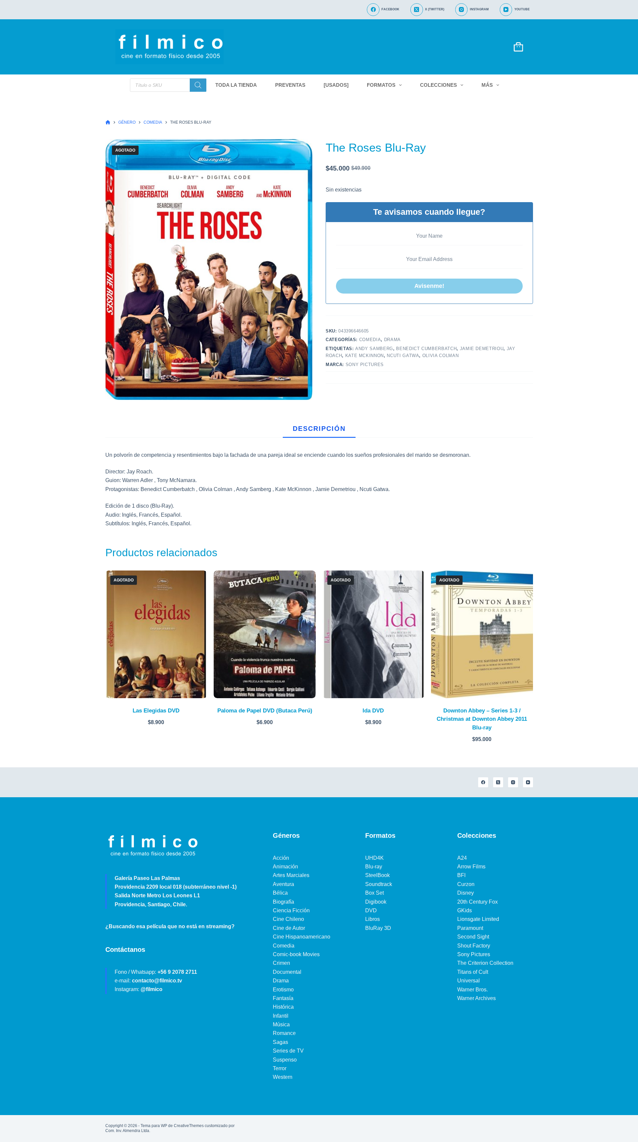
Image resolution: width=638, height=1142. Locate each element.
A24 (462, 858)
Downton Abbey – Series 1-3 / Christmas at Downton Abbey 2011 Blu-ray (482, 719)
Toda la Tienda (236, 85)
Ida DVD (373, 710)
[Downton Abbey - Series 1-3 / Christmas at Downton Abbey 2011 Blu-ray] (482, 634)
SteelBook (377, 875)
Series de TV (288, 1051)
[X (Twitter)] (498, 782)
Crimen (281, 963)
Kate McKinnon (364, 355)
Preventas (290, 85)
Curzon (466, 884)
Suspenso (285, 1060)
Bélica (280, 893)
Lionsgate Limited (478, 919)
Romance (284, 1033)
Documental (287, 972)
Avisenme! (429, 286)
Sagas (280, 1042)
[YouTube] (528, 782)
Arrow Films (471, 866)
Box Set (374, 893)
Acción (281, 858)
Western (282, 1077)
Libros (372, 919)
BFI (461, 875)
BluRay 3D (378, 928)
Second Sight (473, 937)
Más (487, 85)
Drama (392, 339)
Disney (465, 893)
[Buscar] (198, 85)
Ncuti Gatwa (403, 355)
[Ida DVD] (373, 634)
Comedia (370, 339)
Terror (279, 1068)
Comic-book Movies (296, 954)
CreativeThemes (189, 1125)
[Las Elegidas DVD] (156, 634)
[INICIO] (107, 122)
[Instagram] (513, 782)
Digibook (375, 902)
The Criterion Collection (485, 963)
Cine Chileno (288, 919)
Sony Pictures (365, 364)
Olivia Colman (440, 355)
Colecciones (438, 85)
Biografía (283, 902)
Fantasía (283, 998)
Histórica (283, 1007)
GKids (464, 910)
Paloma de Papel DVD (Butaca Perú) (264, 710)
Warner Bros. (472, 989)
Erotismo (283, 989)
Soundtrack (378, 884)
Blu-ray (373, 866)
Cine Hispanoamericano (301, 937)
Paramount (470, 928)
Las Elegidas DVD (156, 710)
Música (281, 1024)
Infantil (280, 1016)
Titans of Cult (472, 972)
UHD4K (374, 858)
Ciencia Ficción (291, 910)
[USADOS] (336, 85)
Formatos (381, 85)
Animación (285, 866)
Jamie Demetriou (482, 348)
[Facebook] (483, 782)
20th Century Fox (477, 902)
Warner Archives (476, 998)
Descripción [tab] (319, 428)
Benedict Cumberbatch (426, 348)
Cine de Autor (289, 928)
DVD (371, 910)
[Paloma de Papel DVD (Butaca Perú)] (265, 634)
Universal (468, 980)
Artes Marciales (291, 875)
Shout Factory (473, 946)
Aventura (283, 884)
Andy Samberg (374, 348)
